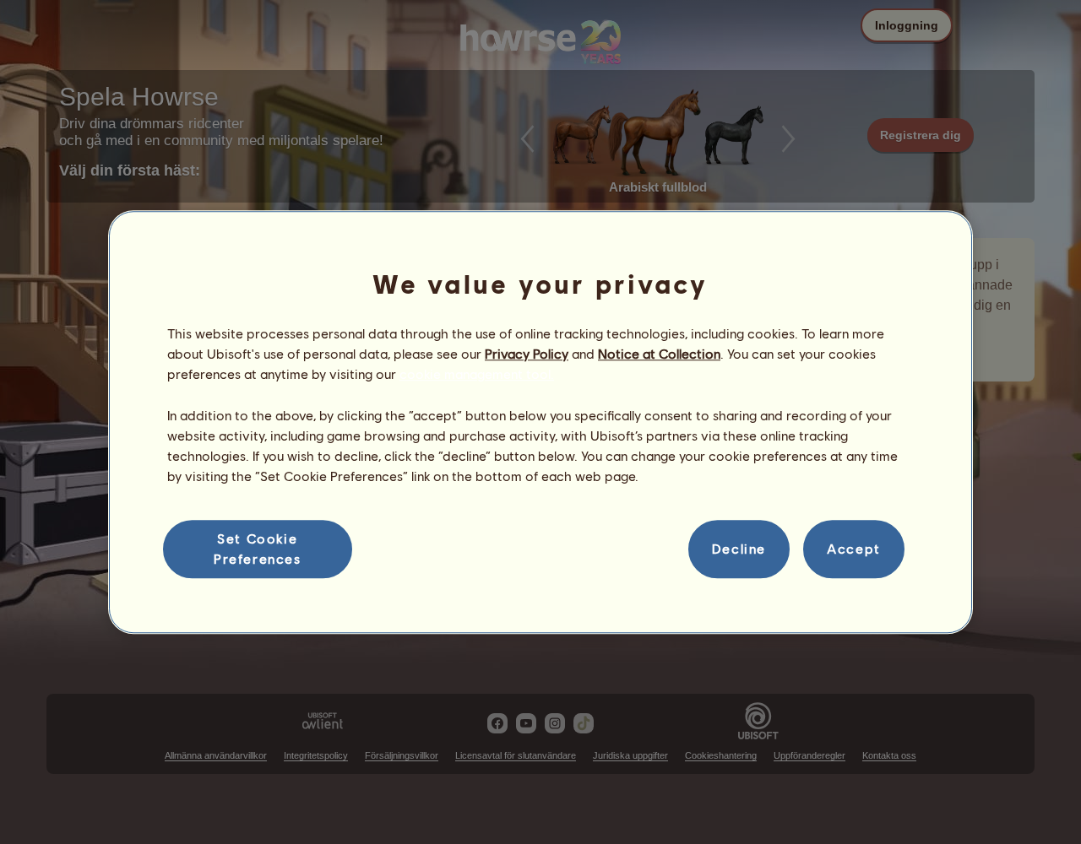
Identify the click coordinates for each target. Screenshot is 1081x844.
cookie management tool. (476, 374)
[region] (540, 422)
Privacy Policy (526, 353)
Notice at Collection (659, 353)
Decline (739, 549)
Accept (854, 549)
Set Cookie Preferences (257, 548)
